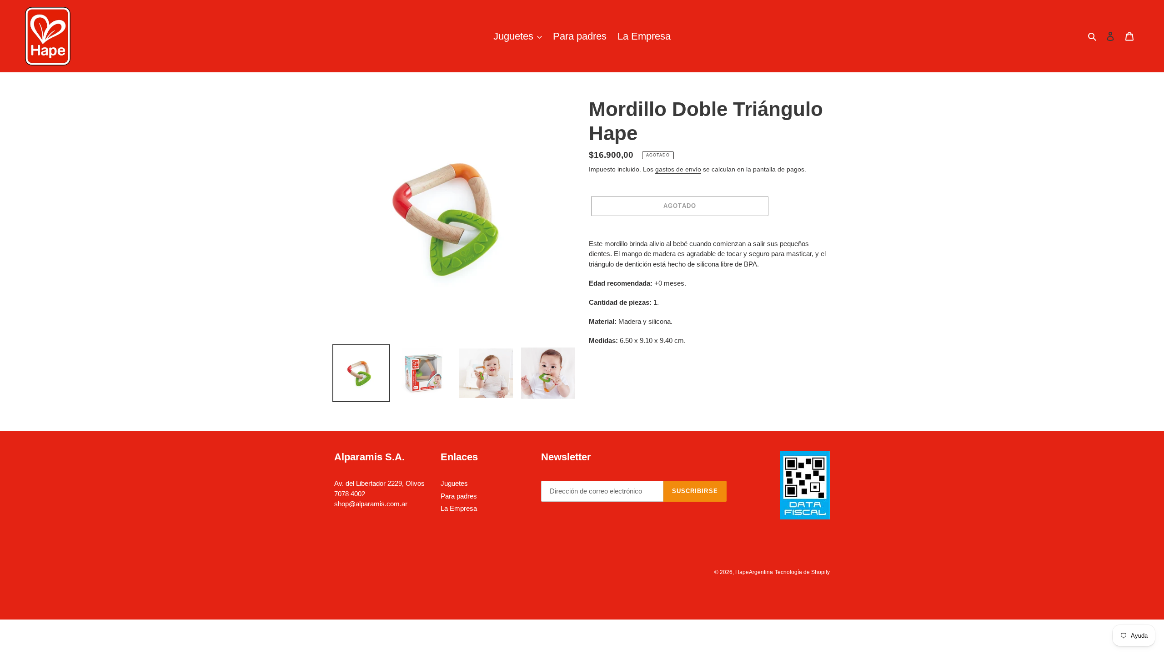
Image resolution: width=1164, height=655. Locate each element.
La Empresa (459, 508)
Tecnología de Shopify (802, 572)
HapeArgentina (754, 572)
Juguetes (454, 483)
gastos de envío (678, 169)
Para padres (459, 496)
